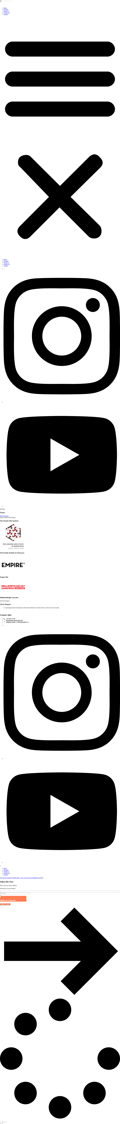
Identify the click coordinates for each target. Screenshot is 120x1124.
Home (5, 8)
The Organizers (4, 516)
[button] (60, 137)
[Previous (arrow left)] (0, 1123)
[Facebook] (4, 268)
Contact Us (7, 13)
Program (6, 9)
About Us (6, 11)
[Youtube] (62, 506)
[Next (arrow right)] (2, 1123)
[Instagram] (62, 402)
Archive (6, 14)
